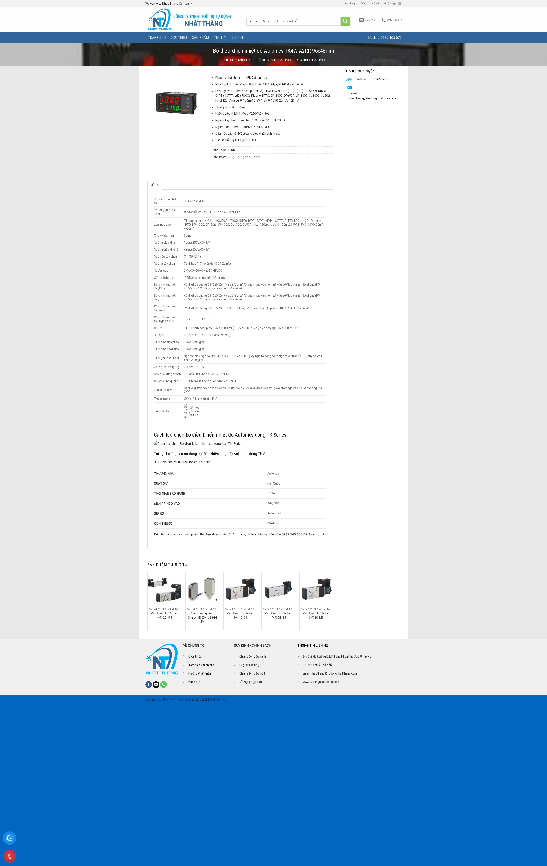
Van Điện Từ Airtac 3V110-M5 (316, 615)
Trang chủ (157, 37)
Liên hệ (238, 37)
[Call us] (163, 684)
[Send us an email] (399, 4)
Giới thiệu (179, 37)
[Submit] (345, 21)
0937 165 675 (391, 38)
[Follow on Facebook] (385, 4)
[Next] (333, 601)
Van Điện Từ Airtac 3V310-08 (240, 615)
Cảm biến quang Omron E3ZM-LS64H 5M (202, 617)
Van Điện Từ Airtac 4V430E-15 (278, 615)
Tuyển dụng (348, 3)
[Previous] (147, 601)
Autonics (285, 59)
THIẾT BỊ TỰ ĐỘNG (265, 59)
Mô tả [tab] (155, 185)
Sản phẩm (200, 37)
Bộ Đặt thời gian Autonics (310, 59)
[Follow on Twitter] (394, 4)
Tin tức (220, 37)
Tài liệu (363, 3)
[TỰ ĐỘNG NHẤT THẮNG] (192, 19)
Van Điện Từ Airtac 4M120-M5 (164, 615)
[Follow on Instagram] (389, 4)
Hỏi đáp (376, 3)
